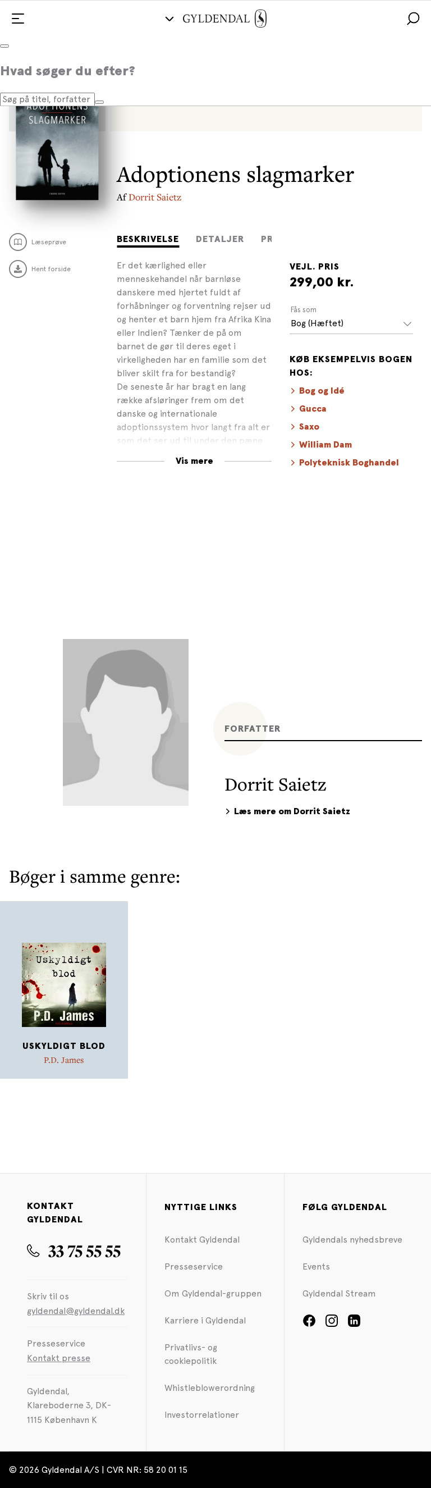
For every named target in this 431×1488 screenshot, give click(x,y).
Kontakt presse (58, 1358)
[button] (413, 18)
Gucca (313, 408)
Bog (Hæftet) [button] (317, 323)
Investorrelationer (201, 1414)
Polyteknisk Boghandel (349, 462)
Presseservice (193, 1266)
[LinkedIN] (354, 1324)
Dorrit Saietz (155, 196)
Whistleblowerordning (209, 1387)
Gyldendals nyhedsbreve (352, 1239)
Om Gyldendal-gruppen (213, 1293)
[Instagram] (331, 1324)
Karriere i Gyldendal (205, 1320)
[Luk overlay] (4, 46)
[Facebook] (309, 1324)
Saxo (309, 426)
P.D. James (64, 1059)
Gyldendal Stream (339, 1293)
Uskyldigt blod (64, 1046)
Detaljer (220, 239)
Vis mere (194, 461)
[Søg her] (99, 102)
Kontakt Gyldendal (202, 1239)
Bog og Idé (322, 390)
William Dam (325, 444)
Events (316, 1266)
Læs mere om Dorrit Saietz (292, 811)
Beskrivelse (148, 239)
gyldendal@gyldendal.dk (76, 1311)
